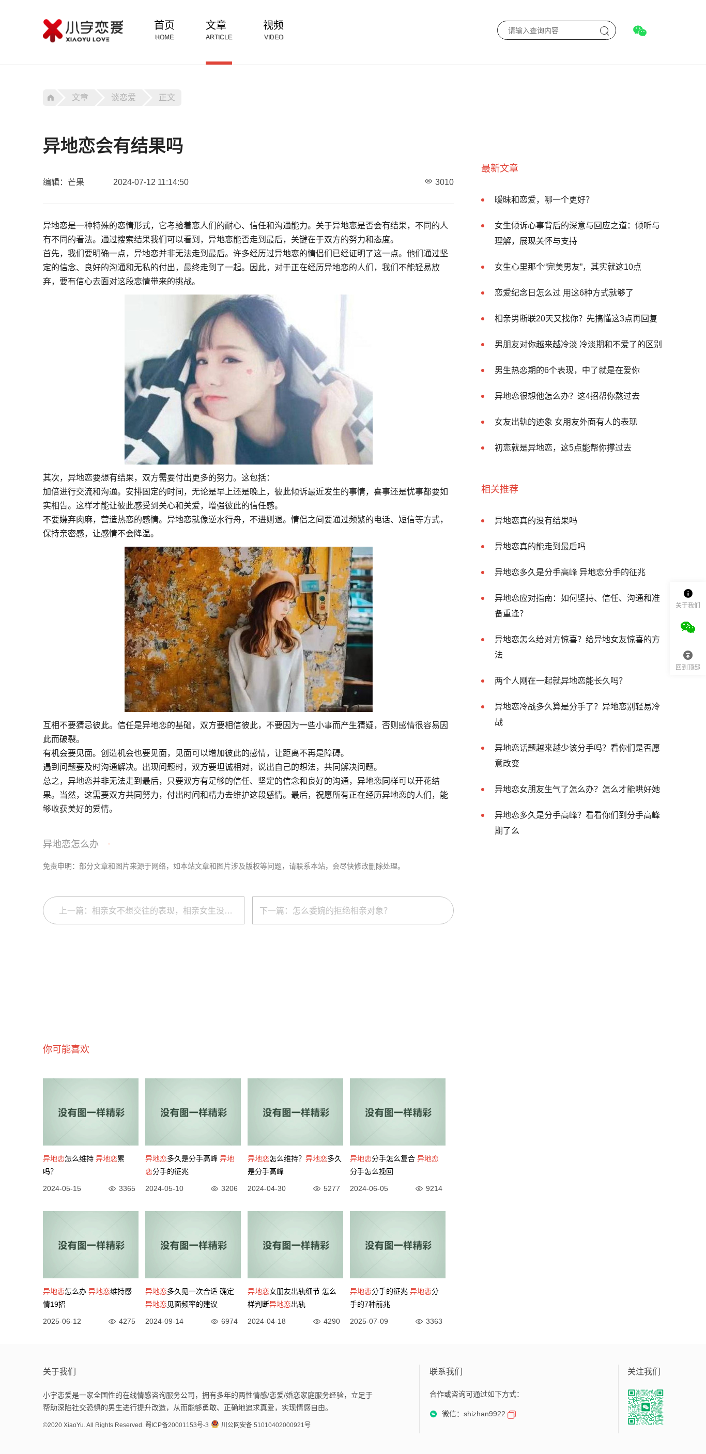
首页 (164, 25)
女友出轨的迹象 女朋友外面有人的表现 (566, 421)
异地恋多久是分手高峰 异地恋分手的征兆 (570, 572)
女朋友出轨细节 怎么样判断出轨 (292, 1297)
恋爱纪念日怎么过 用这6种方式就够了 (564, 292)
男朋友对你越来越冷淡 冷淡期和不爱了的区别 (578, 344)
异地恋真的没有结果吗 (536, 520)
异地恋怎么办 (71, 844)
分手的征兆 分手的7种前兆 (394, 1297)
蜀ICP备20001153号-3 (177, 1425)
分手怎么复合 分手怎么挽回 (394, 1164)
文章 (216, 25)
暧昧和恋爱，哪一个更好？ (544, 199)
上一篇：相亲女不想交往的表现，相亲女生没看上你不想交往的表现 (151, 910)
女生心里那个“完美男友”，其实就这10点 (568, 266)
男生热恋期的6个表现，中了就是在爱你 (567, 370)
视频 (273, 25)
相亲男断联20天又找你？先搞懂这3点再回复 (576, 318)
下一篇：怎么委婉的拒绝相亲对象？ (325, 910)
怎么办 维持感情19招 (87, 1297)
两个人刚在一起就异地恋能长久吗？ (561, 680)
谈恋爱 (123, 97)
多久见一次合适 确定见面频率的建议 (189, 1297)
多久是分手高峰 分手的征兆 (189, 1164)
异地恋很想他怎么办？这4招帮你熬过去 (567, 396)
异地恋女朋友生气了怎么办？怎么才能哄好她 (577, 789)
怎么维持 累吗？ (84, 1164)
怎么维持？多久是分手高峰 (295, 1164)
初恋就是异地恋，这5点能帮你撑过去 (563, 447)
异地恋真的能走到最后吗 (540, 546)
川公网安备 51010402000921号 (266, 1425)
